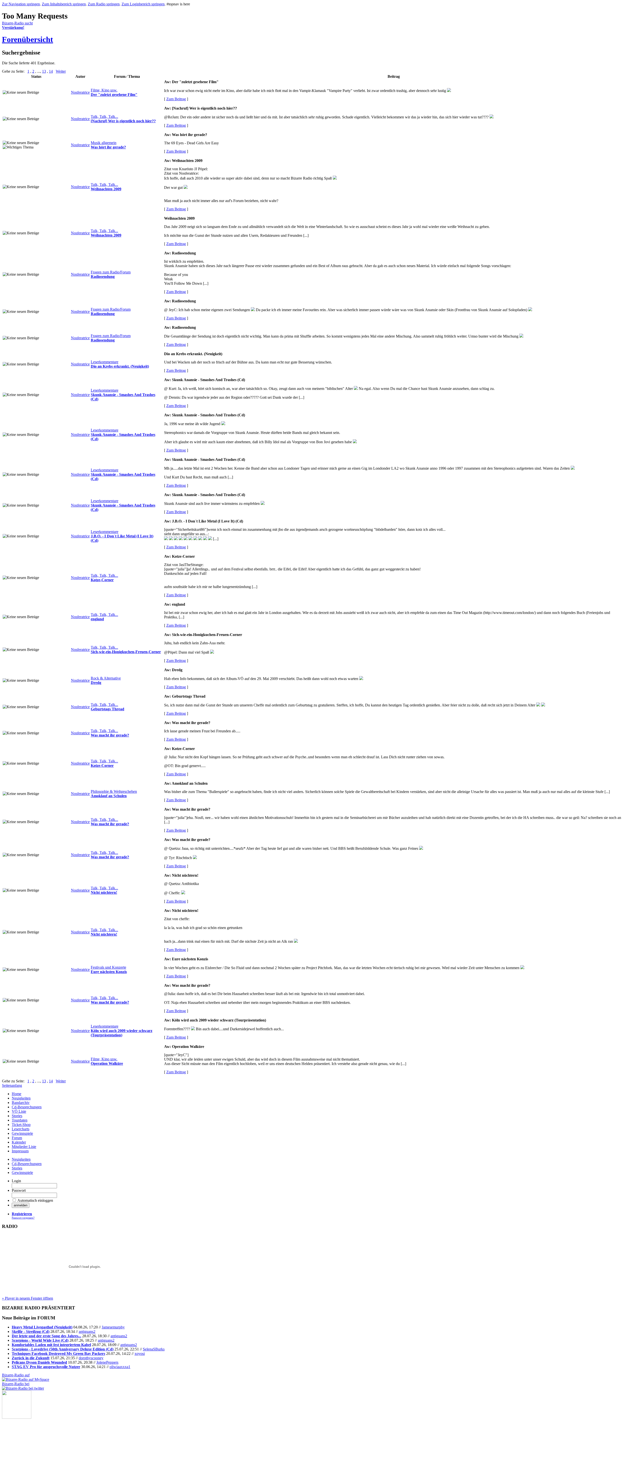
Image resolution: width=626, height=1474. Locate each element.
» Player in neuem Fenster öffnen (27, 1298)
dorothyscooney (91, 1358)
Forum (17, 1138)
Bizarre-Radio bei (15, 1384)
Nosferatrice (80, 92)
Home (16, 1094)
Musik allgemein (103, 143)
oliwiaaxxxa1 (120, 1367)
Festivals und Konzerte (108, 967)
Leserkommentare (104, 362)
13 (44, 71)
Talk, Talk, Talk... (104, 116)
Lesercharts (20, 1129)
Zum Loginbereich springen (143, 4)
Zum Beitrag (176, 99)
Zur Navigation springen (21, 4)
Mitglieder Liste (24, 1147)
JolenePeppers (107, 1362)
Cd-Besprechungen (27, 1107)
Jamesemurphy (113, 1327)
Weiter (61, 71)
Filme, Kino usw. (104, 90)
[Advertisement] (26, 1443)
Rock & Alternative (106, 678)
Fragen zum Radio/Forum (111, 272)
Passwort (19, 1190)
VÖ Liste (19, 1111)
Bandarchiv (21, 1102)
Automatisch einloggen (35, 1200)
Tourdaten (19, 1120)
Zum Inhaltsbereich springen (64, 4)
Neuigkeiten (21, 1098)
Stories (17, 1116)
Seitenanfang (12, 1085)
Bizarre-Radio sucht (17, 25)
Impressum (20, 1151)
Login (16, 1181)
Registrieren (22, 1214)
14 (51, 71)
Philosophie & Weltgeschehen (114, 791)
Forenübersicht (27, 39)
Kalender (19, 1142)
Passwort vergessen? (23, 1217)
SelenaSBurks (154, 1349)
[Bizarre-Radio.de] (16, 1417)
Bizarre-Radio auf (16, 1375)
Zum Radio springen (104, 4)
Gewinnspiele (22, 1133)
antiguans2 (87, 1331)
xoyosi (139, 1353)
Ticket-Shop (21, 1125)
